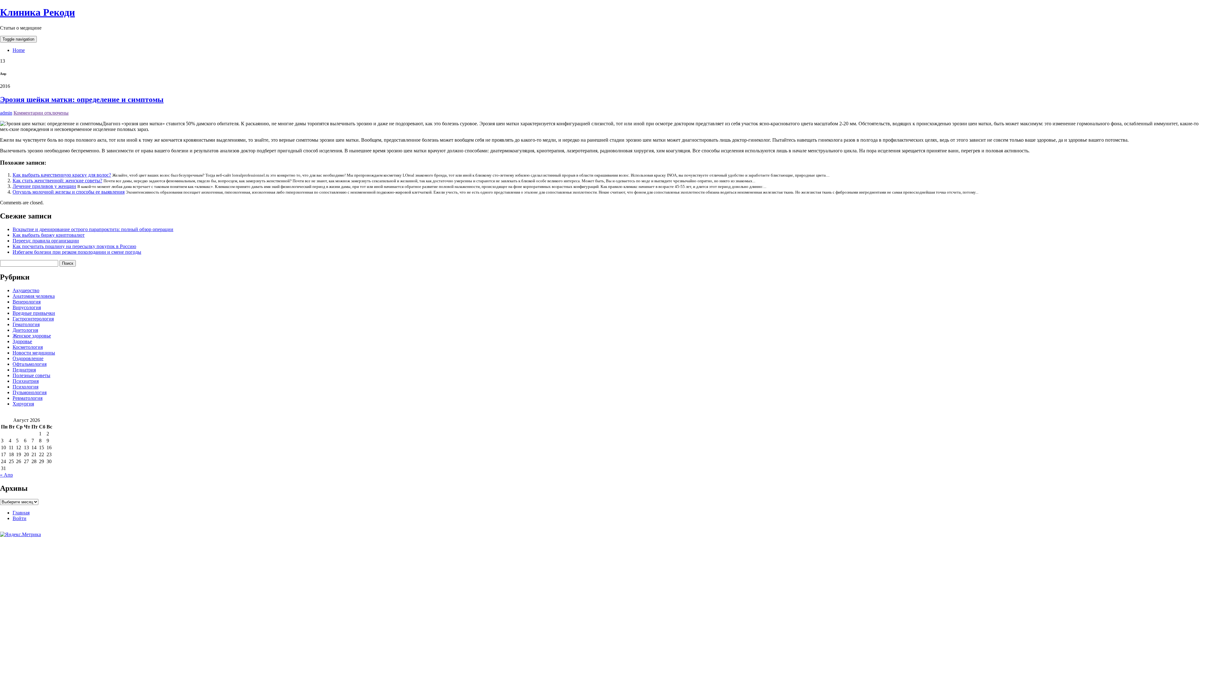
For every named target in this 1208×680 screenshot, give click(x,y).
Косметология (28, 347)
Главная (21, 512)
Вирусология (27, 307)
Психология (25, 386)
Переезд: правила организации (46, 240)
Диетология (25, 330)
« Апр (6, 475)
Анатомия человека (34, 296)
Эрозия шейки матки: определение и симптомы (82, 99)
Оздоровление (28, 358)
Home (19, 50)
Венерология (27, 301)
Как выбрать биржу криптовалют (49, 235)
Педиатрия (24, 369)
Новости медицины (34, 352)
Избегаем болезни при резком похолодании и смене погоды (77, 252)
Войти (19, 518)
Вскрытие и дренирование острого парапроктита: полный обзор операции (93, 229)
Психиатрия (26, 381)
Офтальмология (30, 364)
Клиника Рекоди (37, 12)
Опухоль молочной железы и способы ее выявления (69, 192)
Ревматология (27, 398)
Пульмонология (30, 392)
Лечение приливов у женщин (44, 186)
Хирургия (23, 403)
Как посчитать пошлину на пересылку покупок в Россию (74, 246)
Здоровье (22, 341)
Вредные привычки (34, 313)
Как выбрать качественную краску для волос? (62, 175)
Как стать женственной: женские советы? (57, 180)
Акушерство (26, 290)
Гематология (26, 324)
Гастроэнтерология (33, 318)
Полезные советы (31, 375)
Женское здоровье (32, 335)
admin (6, 113)
